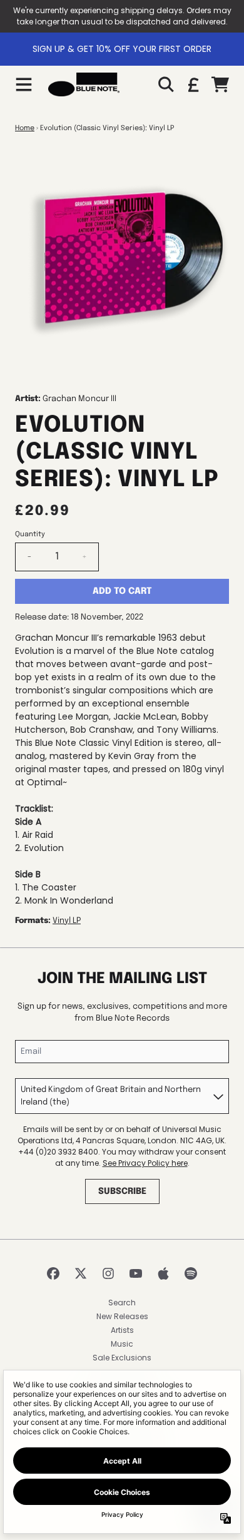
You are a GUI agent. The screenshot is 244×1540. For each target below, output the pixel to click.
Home (24, 128)
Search (122, 1302)
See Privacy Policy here (145, 1163)
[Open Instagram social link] (108, 1273)
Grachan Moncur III (79, 399)
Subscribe (122, 1191)
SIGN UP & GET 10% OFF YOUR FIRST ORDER (122, 49)
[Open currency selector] (192, 84)
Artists (122, 1330)
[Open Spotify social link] (191, 1273)
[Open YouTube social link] (136, 1273)
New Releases (122, 1316)
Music (122, 1344)
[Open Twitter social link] (80, 1273)
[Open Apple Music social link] (163, 1273)
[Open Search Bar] (165, 84)
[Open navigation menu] (24, 84)
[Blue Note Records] (83, 84)
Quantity (30, 534)
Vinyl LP (67, 921)
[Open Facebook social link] (53, 1273)
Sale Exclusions (122, 1357)
